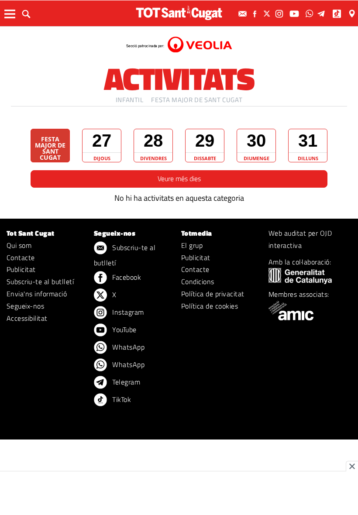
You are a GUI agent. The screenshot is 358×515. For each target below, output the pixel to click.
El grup (192, 245)
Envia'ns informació (37, 293)
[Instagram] (280, 14)
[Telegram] (322, 14)
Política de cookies (209, 306)
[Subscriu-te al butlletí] (243, 14)
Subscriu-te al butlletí (40, 281)
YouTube (123, 329)
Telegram (125, 382)
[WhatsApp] (310, 14)
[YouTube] (295, 14)
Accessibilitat (27, 318)
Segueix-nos (25, 306)
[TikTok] (338, 14)
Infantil (130, 100)
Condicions (197, 281)
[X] (268, 14)
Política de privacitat (212, 293)
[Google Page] (353, 14)
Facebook (125, 277)
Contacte (21, 257)
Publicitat (21, 269)
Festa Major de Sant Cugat (196, 100)
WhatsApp (127, 347)
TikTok (120, 399)
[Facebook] (256, 14)
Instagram (127, 312)
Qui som (19, 245)
